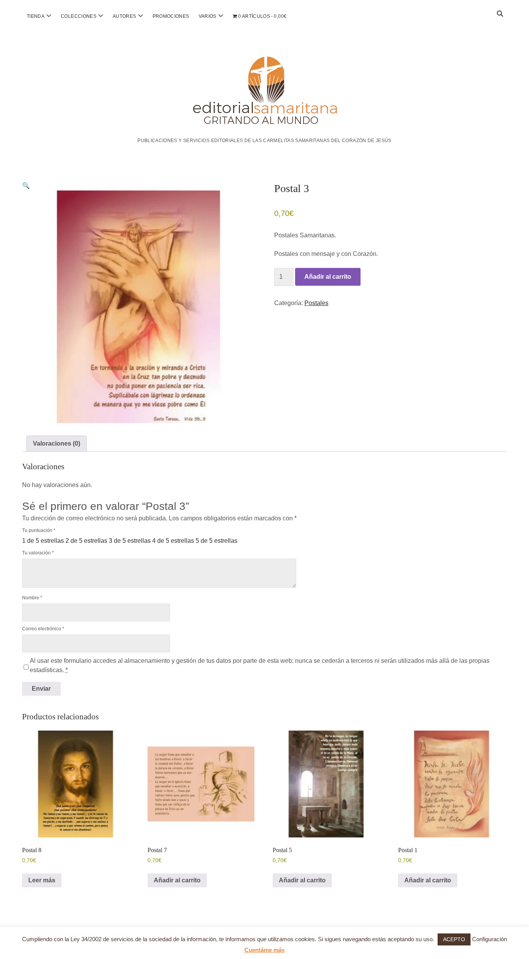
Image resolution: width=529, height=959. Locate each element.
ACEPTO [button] (454, 939)
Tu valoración (38, 553)
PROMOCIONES (171, 16)
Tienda (36, 16)
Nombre (32, 597)
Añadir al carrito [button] (177, 880)
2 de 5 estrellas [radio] (86, 540)
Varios (207, 16)
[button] (26, 185)
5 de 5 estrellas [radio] (216, 540)
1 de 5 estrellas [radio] (43, 540)
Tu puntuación (38, 530)
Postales (316, 303)
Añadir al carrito (327, 276)
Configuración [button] (489, 939)
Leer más (41, 880)
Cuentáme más (264, 950)
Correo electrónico (43, 628)
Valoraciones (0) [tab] (56, 443)
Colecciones (78, 16)
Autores (124, 16)
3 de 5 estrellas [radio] (130, 540)
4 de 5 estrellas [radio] (173, 540)
